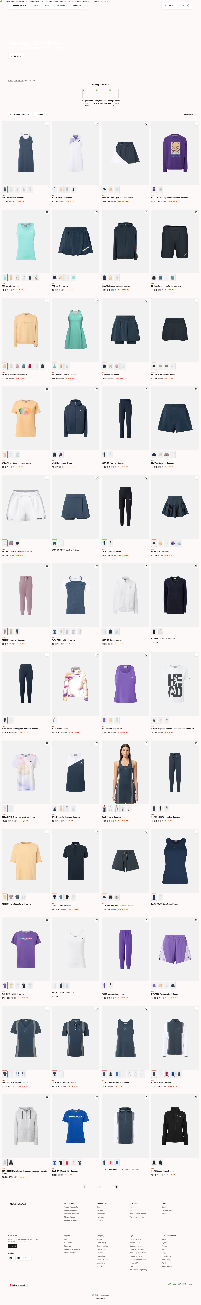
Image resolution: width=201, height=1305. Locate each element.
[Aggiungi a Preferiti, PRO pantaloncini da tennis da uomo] (196, 212)
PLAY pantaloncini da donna (162, 463)
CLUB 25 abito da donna (111, 817)
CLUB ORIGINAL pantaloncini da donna (117, 905)
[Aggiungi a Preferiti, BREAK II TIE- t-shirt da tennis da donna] (47, 743)
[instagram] (11, 1258)
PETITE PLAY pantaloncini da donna (17, 551)
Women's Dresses (136, 1217)
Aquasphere (167, 1266)
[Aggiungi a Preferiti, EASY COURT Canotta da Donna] (196, 832)
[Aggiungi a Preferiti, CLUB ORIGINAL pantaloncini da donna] (146, 832)
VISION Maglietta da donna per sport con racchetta (172, 728)
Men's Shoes (69, 1217)
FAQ (65, 1239)
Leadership (101, 1249)
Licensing (101, 1256)
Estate (20, 81)
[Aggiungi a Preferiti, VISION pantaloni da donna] (146, 920)
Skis (98, 1207)
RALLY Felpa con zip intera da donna (116, 286)
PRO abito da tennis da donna (64, 374)
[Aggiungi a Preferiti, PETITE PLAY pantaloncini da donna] (47, 478)
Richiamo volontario (137, 1259)
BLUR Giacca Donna (60, 728)
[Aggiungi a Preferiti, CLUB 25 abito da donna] (146, 743)
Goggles (100, 1220)
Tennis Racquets (71, 1207)
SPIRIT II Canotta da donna (63, 992)
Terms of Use (134, 1263)
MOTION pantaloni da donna (13, 640)
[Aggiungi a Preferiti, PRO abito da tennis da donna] (97, 301)
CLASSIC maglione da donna (163, 638)
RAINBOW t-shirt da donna (13, 994)
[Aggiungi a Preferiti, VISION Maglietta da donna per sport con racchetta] (196, 655)
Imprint (132, 1266)
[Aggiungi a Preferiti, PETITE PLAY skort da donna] (196, 301)
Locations (101, 1263)
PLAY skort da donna (110, 374)
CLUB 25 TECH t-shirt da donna (15, 1082)
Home (10, 81)
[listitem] (5, 189)
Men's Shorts (134, 1210)
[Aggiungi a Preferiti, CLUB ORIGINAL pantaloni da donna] (196, 743)
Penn (164, 1239)
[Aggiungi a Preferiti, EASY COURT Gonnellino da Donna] (97, 478)
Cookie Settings (135, 1246)
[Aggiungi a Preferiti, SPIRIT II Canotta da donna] (97, 920)
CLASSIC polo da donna (61, 905)
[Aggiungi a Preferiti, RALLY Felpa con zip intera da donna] (146, 212)
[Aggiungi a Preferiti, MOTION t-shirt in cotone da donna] (47, 832)
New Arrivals (167, 1210)
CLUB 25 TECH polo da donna (64, 1082)
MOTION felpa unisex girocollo (14, 374)
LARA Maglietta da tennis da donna (16, 463)
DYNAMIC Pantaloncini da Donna (164, 994)
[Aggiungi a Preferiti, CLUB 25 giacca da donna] (196, 1009)
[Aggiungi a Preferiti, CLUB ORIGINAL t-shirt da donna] (97, 1097)
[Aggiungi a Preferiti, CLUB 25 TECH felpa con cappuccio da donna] (146, 1097)
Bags (164, 1207)
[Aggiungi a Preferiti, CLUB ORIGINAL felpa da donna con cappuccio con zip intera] (47, 1097)
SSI (163, 1249)
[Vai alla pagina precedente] (84, 1187)
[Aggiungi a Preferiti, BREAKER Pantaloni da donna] (146, 389)
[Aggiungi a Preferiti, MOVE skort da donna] (196, 478)
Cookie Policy (134, 1243)
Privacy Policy (135, 1239)
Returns (67, 1246)
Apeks (164, 1263)
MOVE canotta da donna (112, 728)
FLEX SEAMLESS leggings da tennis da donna (20, 728)
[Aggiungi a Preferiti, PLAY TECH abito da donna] (47, 124)
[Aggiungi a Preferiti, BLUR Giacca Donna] (97, 655)
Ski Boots (100, 1210)
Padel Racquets (70, 1210)
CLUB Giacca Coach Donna (162, 1171)
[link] (179, 5)
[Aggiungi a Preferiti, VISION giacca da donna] (97, 389)
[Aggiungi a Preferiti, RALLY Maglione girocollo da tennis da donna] (196, 124)
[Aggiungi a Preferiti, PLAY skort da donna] (146, 301)
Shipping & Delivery (72, 1249)
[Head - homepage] (19, 5)
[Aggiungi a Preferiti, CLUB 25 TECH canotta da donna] (146, 1009)
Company (100, 1236)
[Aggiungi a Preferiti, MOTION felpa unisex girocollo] (47, 301)
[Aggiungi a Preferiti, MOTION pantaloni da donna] (47, 566)
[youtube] (19, 1258)
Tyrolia (165, 1243)
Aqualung (166, 1259)
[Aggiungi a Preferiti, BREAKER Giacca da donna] (146, 566)
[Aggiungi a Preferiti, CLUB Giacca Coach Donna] (196, 1097)
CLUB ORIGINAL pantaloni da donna (165, 817)
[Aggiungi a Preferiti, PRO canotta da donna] (47, 212)
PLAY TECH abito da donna (13, 197)
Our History (101, 1243)
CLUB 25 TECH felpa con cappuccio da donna (120, 1169)
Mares (164, 1246)
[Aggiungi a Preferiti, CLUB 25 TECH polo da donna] (97, 1009)
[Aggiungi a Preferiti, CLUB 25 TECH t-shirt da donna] (47, 1009)
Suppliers (100, 1266)
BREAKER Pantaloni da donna (114, 463)
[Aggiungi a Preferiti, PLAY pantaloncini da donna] (196, 389)
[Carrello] (188, 5)
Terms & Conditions (137, 1249)
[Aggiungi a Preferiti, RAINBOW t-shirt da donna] (47, 920)
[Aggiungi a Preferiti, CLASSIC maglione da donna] (196, 566)
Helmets (100, 1217)
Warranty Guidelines (137, 1253)
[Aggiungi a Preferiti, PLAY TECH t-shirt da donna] (97, 566)
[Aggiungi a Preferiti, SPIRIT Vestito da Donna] (97, 124)
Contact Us (68, 1243)
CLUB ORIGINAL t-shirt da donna (65, 1171)
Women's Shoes (70, 1220)
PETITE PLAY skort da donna (163, 374)
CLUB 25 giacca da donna (161, 1082)
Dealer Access (103, 1259)
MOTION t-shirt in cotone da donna (16, 904)
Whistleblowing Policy (138, 1270)
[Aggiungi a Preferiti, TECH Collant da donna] (146, 478)
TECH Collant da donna (111, 551)
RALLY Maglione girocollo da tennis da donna (169, 197)
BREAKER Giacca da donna (113, 640)
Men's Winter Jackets (138, 1214)
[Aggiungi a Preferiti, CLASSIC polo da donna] (97, 832)
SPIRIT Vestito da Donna (62, 197)
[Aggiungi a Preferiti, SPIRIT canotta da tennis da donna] (97, 743)
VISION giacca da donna (62, 463)
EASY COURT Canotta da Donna (164, 904)
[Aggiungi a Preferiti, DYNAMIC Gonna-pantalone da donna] (146, 124)
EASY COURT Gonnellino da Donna (66, 550)
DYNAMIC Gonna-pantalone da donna (117, 197)
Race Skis (101, 1214)
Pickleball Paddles (71, 1214)
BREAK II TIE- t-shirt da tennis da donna (18, 817)
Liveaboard (166, 1256)
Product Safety (135, 1256)
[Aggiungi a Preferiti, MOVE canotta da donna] (146, 655)
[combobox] (20, 114)
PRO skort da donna (60, 286)
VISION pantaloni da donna (113, 994)
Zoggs (164, 1253)
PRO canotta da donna (11, 286)
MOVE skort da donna (160, 551)
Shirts (131, 1207)
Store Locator (70, 1253)
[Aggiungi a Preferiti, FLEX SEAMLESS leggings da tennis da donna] (47, 655)
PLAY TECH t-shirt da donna (63, 640)
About (99, 1239)
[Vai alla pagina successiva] (117, 1187)
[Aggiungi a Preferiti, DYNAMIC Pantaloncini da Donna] (196, 920)
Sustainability (102, 1246)
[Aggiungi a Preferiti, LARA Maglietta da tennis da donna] (47, 389)
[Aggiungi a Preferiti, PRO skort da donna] (97, 212)
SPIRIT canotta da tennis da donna (66, 817)
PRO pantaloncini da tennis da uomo (166, 286)
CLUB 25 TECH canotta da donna (115, 1082)
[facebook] (27, 1258)
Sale (15, 81)
